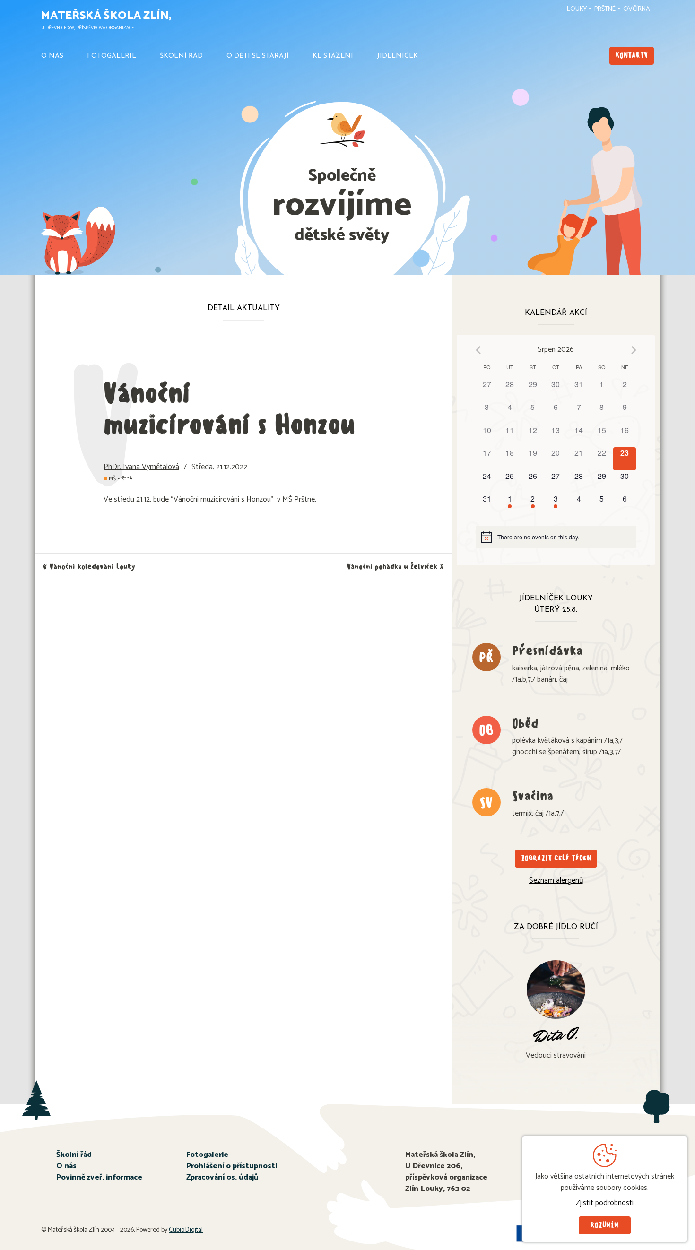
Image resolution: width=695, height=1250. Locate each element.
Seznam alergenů (556, 880)
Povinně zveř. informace (99, 1177)
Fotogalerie (111, 56)
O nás (52, 56)
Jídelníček (397, 56)
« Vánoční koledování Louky (89, 567)
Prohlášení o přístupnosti (231, 1166)
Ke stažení (333, 56)
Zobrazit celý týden (556, 858)
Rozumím (605, 1225)
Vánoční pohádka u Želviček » (395, 567)
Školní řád (181, 56)
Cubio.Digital (186, 1229)
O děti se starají (257, 56)
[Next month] (633, 350)
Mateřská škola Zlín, (106, 16)
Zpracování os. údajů (222, 1177)
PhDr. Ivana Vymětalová (141, 466)
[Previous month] (478, 350)
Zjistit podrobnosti (605, 1203)
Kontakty (632, 56)
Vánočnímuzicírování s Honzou (229, 409)
